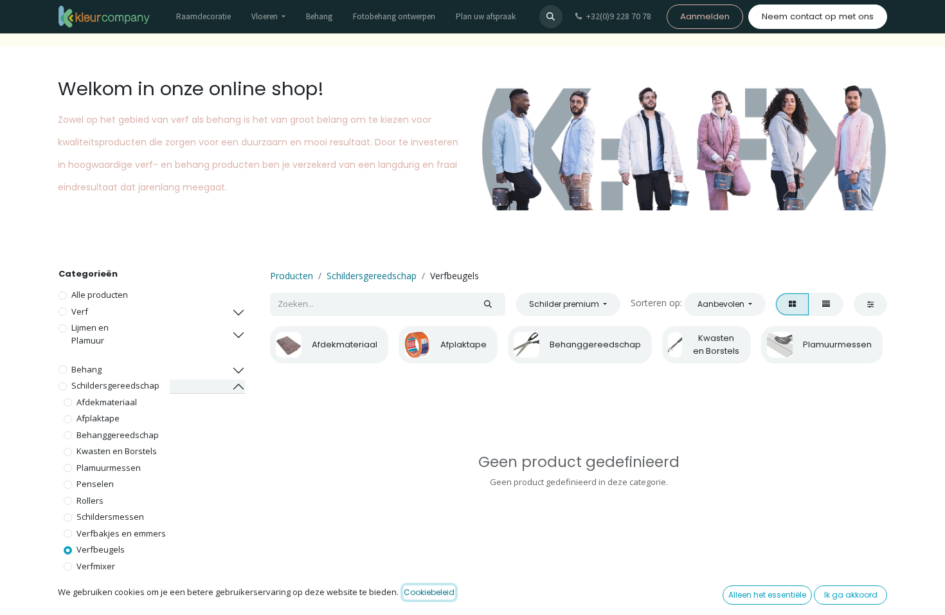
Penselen (95, 484)
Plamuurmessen (108, 467)
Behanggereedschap (117, 435)
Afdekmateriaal (106, 402)
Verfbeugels (100, 549)
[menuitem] (203, 16)
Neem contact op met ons (818, 16)
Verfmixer (95, 566)
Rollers (90, 500)
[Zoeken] (488, 304)
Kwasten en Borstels (116, 451)
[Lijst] (826, 304)
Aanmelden (705, 16)
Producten (291, 276)
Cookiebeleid (429, 592)
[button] (550, 16)
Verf (79, 311)
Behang (86, 369)
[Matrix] (792, 304)
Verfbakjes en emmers (121, 533)
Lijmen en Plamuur (90, 334)
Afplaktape (98, 418)
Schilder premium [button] (565, 303)
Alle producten (99, 294)
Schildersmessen (110, 516)
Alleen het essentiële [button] (767, 594)
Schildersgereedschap (115, 385)
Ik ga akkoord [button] (851, 594)
